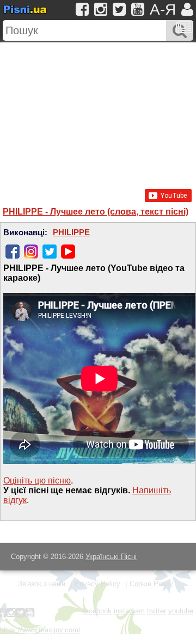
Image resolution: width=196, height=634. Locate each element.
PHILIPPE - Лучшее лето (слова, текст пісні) (95, 211)
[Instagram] (31, 251)
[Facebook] (12, 251)
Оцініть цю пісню (37, 480)
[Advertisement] (98, 110)
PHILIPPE (71, 232)
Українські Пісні (111, 557)
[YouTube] (68, 251)
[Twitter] (49, 251)
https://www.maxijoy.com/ (40, 630)
